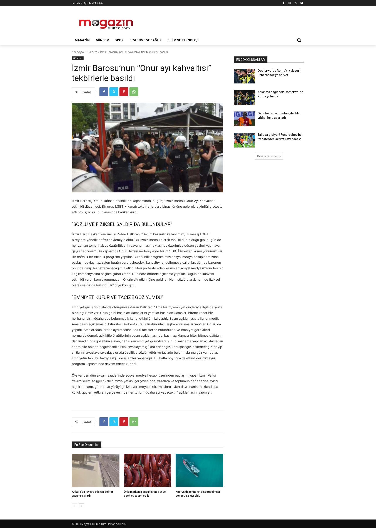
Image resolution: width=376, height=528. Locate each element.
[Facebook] (283, 3)
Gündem (92, 52)
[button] (299, 40)
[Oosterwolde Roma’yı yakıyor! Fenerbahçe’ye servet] (244, 76)
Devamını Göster (267, 156)
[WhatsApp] (133, 91)
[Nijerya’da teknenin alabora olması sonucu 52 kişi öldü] (199, 470)
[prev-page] (74, 506)
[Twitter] (295, 3)
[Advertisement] (220, 22)
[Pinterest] (123, 91)
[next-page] (81, 506)
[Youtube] (301, 3)
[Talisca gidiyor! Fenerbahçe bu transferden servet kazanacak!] (244, 140)
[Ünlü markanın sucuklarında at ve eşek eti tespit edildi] (147, 470)
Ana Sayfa (78, 52)
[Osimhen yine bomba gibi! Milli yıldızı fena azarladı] (244, 118)
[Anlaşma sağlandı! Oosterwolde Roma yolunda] (244, 97)
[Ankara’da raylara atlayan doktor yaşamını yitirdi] (95, 470)
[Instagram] (289, 3)
